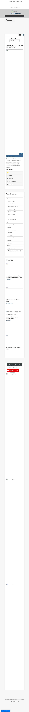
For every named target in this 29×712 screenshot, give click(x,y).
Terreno (8, 245)
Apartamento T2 (11, 204)
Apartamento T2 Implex (13, 206)
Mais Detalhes (9, 169)
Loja (8, 222)
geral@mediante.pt (17, 1)
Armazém (9, 217)
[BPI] (12, 636)
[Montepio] (12, 372)
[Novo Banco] (12, 425)
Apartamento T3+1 (12, 211)
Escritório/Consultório (11, 219)
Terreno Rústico (11, 248)
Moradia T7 (9, 240)
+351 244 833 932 (15, 13)
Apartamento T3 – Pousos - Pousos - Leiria (14, 46)
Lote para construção (11, 224)
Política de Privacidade (14, 701)
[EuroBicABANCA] (13, 367)
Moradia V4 (10, 235)
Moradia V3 (10, 232)
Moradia (9, 227)
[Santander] (12, 370)
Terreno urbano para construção (14, 250)
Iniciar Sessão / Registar (15, 7)
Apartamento (10, 198)
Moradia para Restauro (13, 230)
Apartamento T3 (11, 209)
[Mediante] (14, 11)
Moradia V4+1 (11, 237)
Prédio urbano (10, 242)
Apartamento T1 (11, 201)
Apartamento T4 (11, 214)
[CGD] (12, 531)
